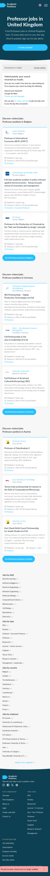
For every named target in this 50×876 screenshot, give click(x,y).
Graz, (14, 443)
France (5, 709)
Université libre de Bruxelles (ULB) (25, 172)
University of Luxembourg (13, 722)
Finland (6, 705)
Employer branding (9, 851)
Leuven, (15, 219)
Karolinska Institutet (10, 730)
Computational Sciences (12, 599)
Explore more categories (24, 762)
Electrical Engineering (11, 587)
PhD (5, 625)
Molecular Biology (10, 595)
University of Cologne (11, 751)
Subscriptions (7, 847)
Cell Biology (8, 608)
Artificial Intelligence (11, 583)
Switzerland (8, 684)
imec (5, 747)
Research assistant (10, 658)
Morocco (6, 697)
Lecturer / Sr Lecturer (35, 808)
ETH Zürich (7, 735)
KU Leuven (16, 217)
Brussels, (15, 175)
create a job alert (22, 101)
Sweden (6, 676)
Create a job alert (26, 47)
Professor (10, 163)
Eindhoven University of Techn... (15, 743)
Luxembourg (8, 692)
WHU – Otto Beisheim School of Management (24, 329)
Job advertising (8, 843)
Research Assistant (34, 829)
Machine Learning (10, 578)
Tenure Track (8, 654)
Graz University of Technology (23, 479)
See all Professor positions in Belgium (19, 258)
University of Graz (19, 441)
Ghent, (15, 133)
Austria (19, 443)
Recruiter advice (8, 860)
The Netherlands (9, 680)
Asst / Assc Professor (35, 812)
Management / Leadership (13, 663)
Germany (27, 290)
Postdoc (6, 629)
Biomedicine (8, 612)
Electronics (7, 616)
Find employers (8, 799)
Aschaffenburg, (18, 290)
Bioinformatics (9, 604)
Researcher (7, 642)
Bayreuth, (16, 373)
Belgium (21, 133)
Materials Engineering (11, 591)
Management (32, 833)
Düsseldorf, (16, 332)
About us (5, 804)
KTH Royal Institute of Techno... (15, 739)
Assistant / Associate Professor (17, 208)
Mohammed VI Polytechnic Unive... (16, 726)
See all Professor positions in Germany (19, 412)
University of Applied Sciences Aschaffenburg (23, 287)
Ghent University (18, 131)
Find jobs (5, 795)
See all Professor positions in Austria (18, 559)
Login (4, 808)
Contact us (6, 816)
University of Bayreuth (20, 371)
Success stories (8, 855)
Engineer (6, 650)
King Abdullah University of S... (14, 756)
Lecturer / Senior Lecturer (12, 646)
